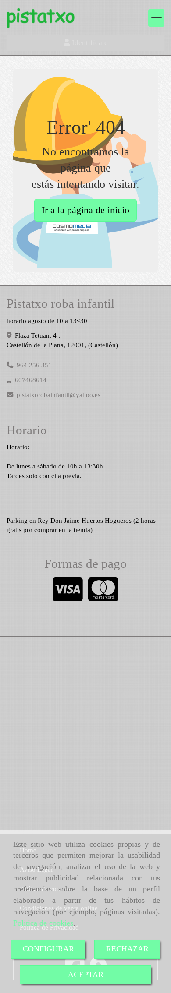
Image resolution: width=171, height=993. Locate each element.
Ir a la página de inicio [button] (85, 209)
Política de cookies (43, 923)
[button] (85, 43)
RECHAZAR (127, 948)
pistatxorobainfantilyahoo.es (58, 394)
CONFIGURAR (48, 948)
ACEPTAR (85, 974)
